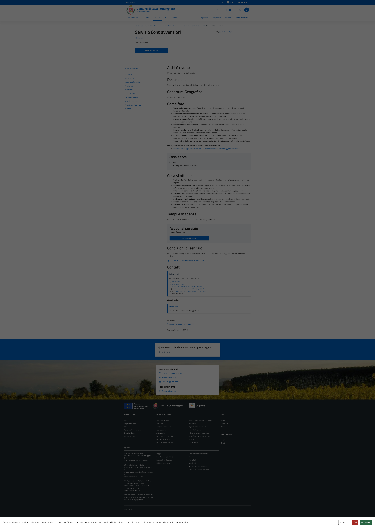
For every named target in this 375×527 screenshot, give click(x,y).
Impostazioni (344, 522)
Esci (355, 522)
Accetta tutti (365, 522)
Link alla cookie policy (180, 522)
